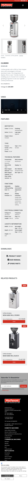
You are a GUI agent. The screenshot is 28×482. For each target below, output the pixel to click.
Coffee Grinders (8, 435)
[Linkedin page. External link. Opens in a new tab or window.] (25, 1)
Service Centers (8, 456)
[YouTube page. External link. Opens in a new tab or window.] (26, 1)
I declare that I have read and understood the (13, 389)
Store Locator (8, 458)
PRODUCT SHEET (14, 256)
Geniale (6, 443)
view (14, 321)
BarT (6, 447)
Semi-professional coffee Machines (13, 434)
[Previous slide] (3, 25)
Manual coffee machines (11, 432)
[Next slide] (24, 25)
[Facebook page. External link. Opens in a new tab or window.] (21, 1)
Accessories (7, 437)
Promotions (7, 453)
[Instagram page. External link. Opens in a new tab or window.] (23, 1)
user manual (14, 260)
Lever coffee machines (10, 430)
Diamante (7, 445)
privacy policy (5, 390)
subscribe (23, 386)
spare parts (14, 263)
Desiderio (7, 441)
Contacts (7, 455)
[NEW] (14, 297)
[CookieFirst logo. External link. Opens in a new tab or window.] (1, 463)
